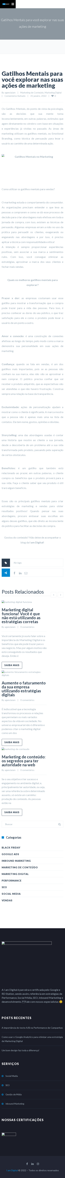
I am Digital (12, 1170)
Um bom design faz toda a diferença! (20, 1050)
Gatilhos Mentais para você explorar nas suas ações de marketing (32, 79)
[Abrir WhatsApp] (57, 1170)
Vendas (7, 900)
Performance (12, 880)
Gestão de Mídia (14, 1094)
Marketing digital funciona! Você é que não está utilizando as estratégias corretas (21, 615)
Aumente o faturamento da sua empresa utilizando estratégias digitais (24, 688)
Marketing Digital (53, 92)
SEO (4, 887)
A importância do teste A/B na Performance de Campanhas (32, 1027)
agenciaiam (10, 92)
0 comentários (27, 627)
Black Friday (11, 847)
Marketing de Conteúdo (32, 92)
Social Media (11, 893)
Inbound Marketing (16, 860)
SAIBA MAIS (12, 665)
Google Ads (10, 854)
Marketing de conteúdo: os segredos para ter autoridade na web (23, 760)
